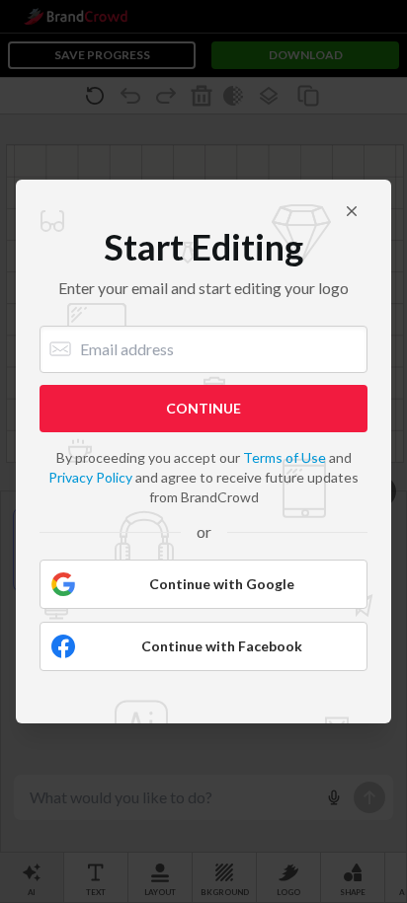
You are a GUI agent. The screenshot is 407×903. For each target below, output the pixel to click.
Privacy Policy (90, 477)
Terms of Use (284, 457)
